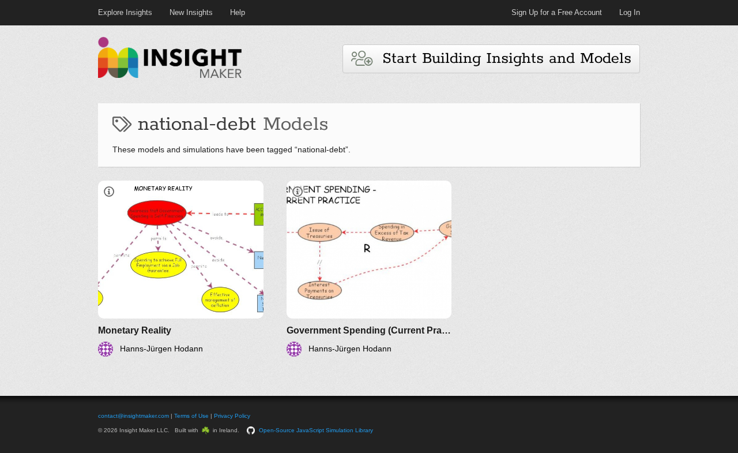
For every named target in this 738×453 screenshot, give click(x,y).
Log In (629, 12)
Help (237, 12)
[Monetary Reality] (180, 269)
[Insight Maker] (170, 76)
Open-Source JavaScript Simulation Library (316, 430)
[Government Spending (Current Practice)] (369, 269)
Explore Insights (125, 12)
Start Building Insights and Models (501, 58)
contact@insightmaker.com (133, 416)
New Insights (191, 12)
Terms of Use (191, 416)
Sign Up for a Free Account (556, 12)
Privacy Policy (232, 416)
